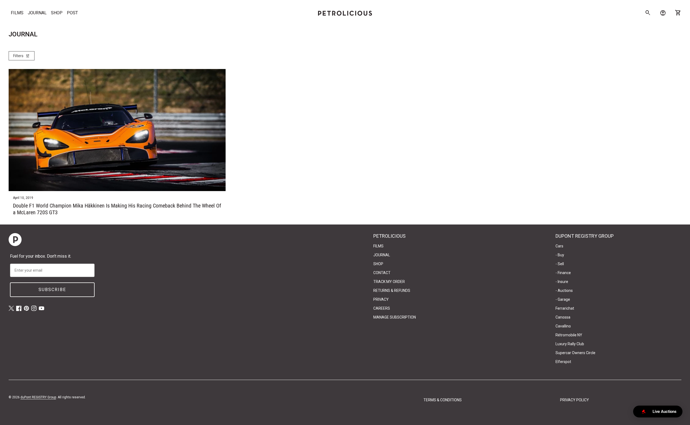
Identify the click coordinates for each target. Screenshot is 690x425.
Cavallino (563, 326)
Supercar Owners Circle (575, 353)
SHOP (57, 12)
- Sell (560, 264)
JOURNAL (37, 12)
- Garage (563, 299)
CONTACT (382, 273)
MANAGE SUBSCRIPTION (394, 317)
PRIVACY (381, 299)
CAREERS (381, 308)
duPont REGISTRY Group (38, 397)
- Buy (560, 255)
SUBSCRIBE (52, 289)
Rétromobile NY (569, 335)
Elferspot (563, 362)
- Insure (562, 281)
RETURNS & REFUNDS (391, 290)
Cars (559, 246)
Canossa (563, 317)
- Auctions (564, 290)
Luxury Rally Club (570, 344)
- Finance (563, 273)
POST (72, 12)
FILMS (17, 12)
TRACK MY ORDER (389, 281)
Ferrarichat (565, 308)
